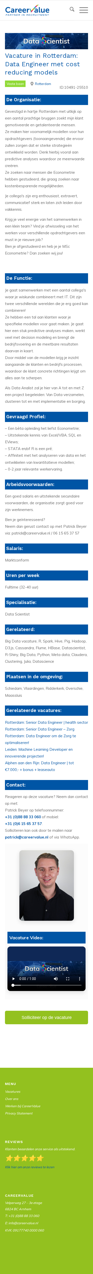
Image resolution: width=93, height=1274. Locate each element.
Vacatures (12, 1092)
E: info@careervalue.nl (21, 1223)
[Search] (69, 10)
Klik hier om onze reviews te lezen (29, 1167)
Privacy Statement (18, 1113)
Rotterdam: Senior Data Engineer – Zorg (39, 729)
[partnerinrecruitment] (38, 10)
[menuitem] (69, 10)
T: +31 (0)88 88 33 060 (22, 1216)
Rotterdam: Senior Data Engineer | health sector (46, 722)
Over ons (11, 1099)
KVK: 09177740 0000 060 (24, 1230)
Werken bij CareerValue (22, 1106)
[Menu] (81, 10)
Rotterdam (43, 84)
